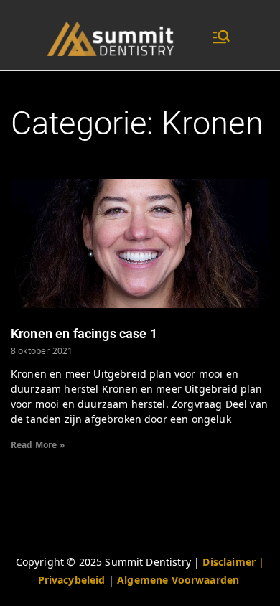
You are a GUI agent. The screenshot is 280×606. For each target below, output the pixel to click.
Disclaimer (230, 562)
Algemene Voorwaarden (178, 580)
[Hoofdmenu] (221, 38)
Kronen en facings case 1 (84, 333)
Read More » (38, 445)
